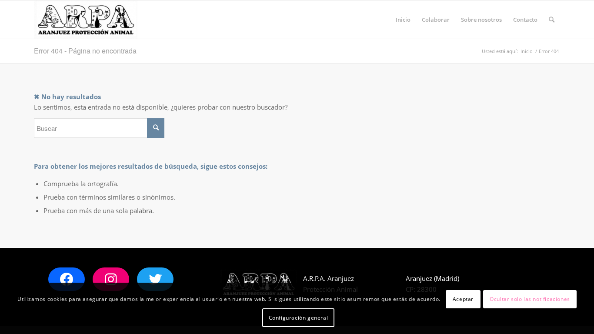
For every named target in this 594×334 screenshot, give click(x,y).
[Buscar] (551, 19)
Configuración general (298, 317)
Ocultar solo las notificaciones (530, 299)
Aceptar (463, 299)
